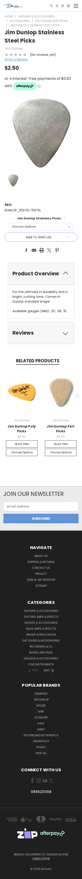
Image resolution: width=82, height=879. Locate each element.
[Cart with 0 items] (68, 6)
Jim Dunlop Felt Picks (60, 428)
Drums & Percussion (41, 635)
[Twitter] (49, 250)
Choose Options (22, 452)
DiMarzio (41, 694)
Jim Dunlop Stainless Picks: (41, 218)
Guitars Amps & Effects (41, 617)
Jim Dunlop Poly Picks (22, 428)
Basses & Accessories (41, 623)
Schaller (41, 717)
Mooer (41, 705)
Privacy (41, 574)
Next (77, 396)
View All (41, 753)
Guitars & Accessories (41, 611)
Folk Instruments (41, 664)
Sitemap (41, 586)
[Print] (41, 250)
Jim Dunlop (41, 700)
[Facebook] (26, 250)
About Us (41, 556)
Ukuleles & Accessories (41, 658)
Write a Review (16, 59)
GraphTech (41, 741)
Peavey (41, 747)
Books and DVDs (41, 652)
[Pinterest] (57, 250)
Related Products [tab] (37, 361)
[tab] (41, 274)
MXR (41, 711)
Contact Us (41, 568)
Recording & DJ (41, 646)
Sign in (32, 580)
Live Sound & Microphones (41, 640)
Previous (5, 396)
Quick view (21, 444)
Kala (41, 723)
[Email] (34, 250)
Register (49, 580)
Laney (41, 729)
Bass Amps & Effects (41, 629)
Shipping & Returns (41, 562)
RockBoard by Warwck (41, 735)
